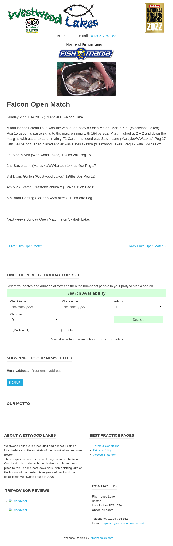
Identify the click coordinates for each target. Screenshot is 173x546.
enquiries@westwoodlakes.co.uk (123, 523)
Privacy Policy (102, 450)
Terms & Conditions (106, 445)
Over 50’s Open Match (26, 246)
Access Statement (105, 454)
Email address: (18, 370)
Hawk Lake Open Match (146, 246)
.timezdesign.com (101, 537)
